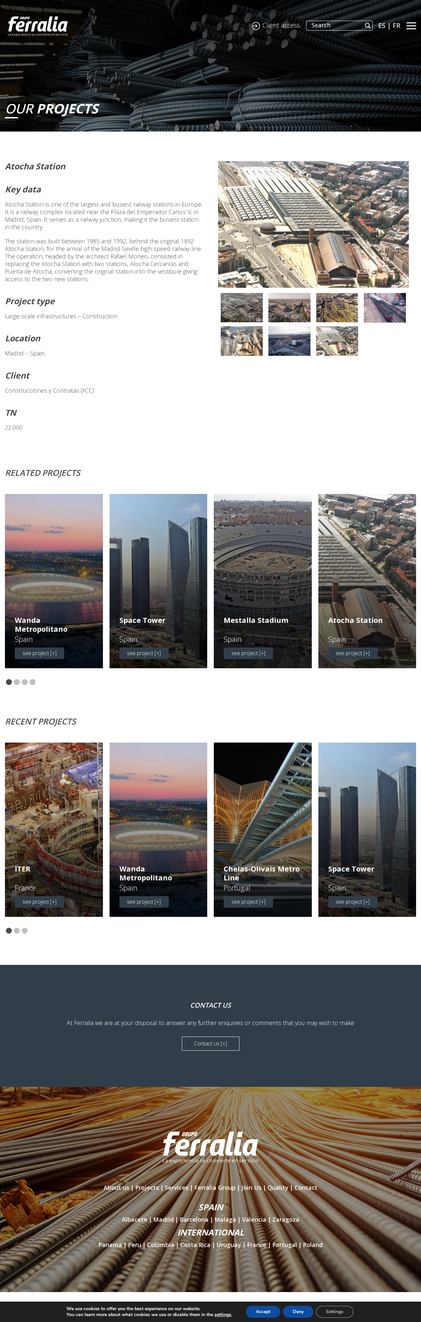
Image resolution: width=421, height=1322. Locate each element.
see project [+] (40, 653)
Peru (134, 1245)
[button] (9, 682)
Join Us (251, 1187)
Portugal (284, 1245)
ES (381, 25)
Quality (277, 1187)
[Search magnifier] (367, 25)
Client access (281, 25)
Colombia (160, 1245)
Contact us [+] (210, 1043)
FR (396, 25)
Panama (110, 1245)
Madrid (163, 1219)
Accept (263, 1312)
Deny (298, 1312)
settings (222, 1315)
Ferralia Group (214, 1187)
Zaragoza (285, 1219)
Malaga (225, 1219)
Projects (147, 1187)
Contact (305, 1187)
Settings (334, 1312)
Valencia (254, 1219)
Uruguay (228, 1245)
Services (176, 1187)
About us (116, 1187)
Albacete (134, 1219)
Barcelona (194, 1219)
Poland (313, 1245)
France (256, 1245)
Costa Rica (195, 1245)
